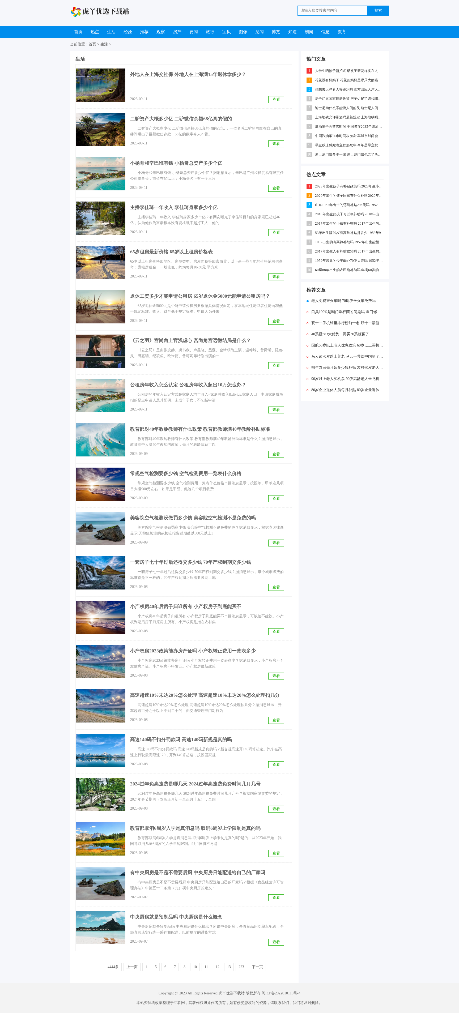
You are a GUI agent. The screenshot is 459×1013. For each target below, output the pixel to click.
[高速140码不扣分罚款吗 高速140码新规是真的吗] (100, 750)
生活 (111, 31)
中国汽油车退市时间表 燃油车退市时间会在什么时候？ (349, 136)
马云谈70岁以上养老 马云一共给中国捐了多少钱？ (347, 356)
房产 (177, 31)
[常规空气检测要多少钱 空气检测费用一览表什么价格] (100, 484)
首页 (78, 31)
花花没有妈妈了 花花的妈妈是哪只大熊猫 (346, 80)
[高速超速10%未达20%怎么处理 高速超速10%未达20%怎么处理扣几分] (100, 706)
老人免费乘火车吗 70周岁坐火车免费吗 (343, 301)
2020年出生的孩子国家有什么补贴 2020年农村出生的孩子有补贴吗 (349, 196)
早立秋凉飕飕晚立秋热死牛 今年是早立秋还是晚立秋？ (349, 145)
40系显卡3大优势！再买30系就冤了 (340, 334)
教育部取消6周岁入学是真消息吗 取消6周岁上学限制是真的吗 (195, 828)
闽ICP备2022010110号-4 (281, 993)
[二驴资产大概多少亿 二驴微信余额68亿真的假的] (100, 129)
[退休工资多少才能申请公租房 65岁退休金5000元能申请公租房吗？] (100, 306)
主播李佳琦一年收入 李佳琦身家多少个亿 (174, 207)
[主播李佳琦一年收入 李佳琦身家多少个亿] (100, 218)
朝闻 (309, 31)
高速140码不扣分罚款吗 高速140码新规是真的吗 (181, 739)
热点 (95, 31)
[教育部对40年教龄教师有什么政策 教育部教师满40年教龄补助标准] (100, 439)
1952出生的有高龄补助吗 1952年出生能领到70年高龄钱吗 (349, 242)
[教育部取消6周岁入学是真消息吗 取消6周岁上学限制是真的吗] (100, 839)
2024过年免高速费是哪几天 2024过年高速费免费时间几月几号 (195, 784)
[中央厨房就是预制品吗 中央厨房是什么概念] (100, 927)
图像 (243, 31)
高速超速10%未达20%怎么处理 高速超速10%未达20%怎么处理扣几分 (205, 695)
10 (195, 967)
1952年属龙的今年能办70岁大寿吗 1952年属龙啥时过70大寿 (349, 261)
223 (241, 967)
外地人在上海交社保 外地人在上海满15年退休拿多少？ (188, 74)
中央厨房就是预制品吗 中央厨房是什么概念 (176, 917)
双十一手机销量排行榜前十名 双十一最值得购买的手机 (347, 323)
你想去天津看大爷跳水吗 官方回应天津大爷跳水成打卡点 (349, 89)
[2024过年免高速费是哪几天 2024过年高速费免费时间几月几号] (100, 794)
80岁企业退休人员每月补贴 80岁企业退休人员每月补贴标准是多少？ (347, 390)
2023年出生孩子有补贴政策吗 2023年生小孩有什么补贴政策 (349, 186)
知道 (292, 31)
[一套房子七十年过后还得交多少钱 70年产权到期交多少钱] (100, 572)
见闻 (259, 31)
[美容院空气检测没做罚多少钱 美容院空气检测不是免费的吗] (100, 528)
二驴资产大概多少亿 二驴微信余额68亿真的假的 (181, 118)
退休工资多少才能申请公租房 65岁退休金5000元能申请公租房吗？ (200, 296)
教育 (342, 31)
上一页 (132, 967)
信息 (325, 31)
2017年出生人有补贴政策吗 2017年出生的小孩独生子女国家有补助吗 (349, 251)
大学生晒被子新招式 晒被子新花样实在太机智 (349, 71)
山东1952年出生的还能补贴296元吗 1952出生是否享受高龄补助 (349, 205)
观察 (160, 31)
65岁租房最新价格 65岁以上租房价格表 (171, 251)
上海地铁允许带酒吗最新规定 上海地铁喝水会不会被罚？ (349, 117)
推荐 (144, 31)
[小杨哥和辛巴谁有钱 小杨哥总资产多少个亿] (100, 173)
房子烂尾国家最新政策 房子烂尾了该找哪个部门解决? (349, 99)
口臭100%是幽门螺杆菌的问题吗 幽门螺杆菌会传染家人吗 (347, 312)
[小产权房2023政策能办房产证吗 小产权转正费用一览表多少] (100, 661)
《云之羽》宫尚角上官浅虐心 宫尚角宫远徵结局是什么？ (190, 340)
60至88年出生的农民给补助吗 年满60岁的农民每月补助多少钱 (349, 270)
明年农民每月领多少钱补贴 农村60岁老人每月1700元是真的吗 (347, 368)
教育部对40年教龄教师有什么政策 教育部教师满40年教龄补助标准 (200, 429)
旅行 (210, 31)
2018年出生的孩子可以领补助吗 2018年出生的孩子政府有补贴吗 (349, 214)
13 (229, 967)
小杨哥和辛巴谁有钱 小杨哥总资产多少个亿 (176, 163)
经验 (128, 31)
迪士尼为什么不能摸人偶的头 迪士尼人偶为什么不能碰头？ (349, 108)
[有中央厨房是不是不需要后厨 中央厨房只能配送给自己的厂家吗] (100, 883)
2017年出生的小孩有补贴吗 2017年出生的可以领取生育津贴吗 (349, 223)
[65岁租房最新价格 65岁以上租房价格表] (100, 262)
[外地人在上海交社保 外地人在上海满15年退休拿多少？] (100, 85)
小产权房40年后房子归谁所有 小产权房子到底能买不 (185, 606)
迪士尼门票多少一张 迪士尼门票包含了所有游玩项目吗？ (349, 154)
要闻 (193, 31)
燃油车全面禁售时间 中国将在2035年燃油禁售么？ (349, 127)
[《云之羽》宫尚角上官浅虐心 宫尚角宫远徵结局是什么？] (100, 351)
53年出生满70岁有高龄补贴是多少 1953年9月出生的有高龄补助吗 (349, 233)
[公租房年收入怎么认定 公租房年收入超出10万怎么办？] (100, 395)
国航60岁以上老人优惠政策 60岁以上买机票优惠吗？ (347, 345)
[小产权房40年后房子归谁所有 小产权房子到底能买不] (100, 617)
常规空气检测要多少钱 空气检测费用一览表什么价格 (185, 473)
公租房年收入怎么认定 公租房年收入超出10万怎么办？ (188, 384)
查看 (276, 99)
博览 (276, 31)
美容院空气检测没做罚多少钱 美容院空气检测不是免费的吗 (193, 517)
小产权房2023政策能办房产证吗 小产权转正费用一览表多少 (193, 650)
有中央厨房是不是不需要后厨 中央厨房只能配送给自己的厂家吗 (197, 872)
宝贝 (226, 31)
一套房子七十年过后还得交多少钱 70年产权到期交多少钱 (190, 562)
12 (217, 967)
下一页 (257, 967)
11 (206, 967)
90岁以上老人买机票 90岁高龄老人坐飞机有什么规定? (347, 379)
